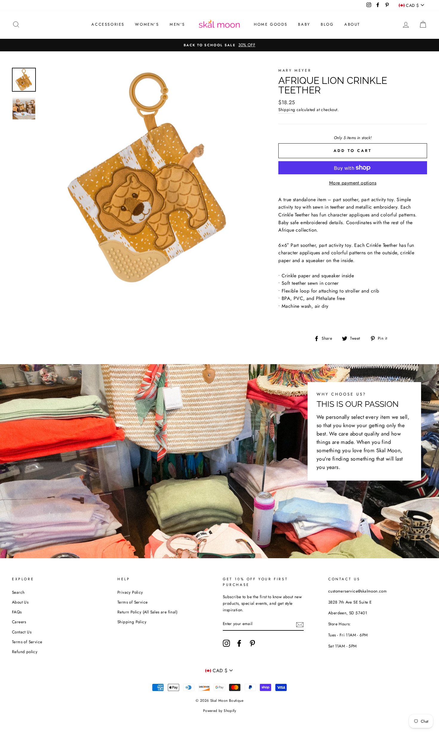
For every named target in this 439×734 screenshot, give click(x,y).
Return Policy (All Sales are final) (147, 612)
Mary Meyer (294, 70)
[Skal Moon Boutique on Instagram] (226, 643)
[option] (219, 45)
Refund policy (24, 652)
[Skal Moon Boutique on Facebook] (239, 643)
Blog (327, 24)
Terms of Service (27, 642)
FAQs (17, 612)
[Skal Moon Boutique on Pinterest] (252, 643)
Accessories (108, 24)
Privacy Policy (130, 592)
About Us (20, 602)
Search (18, 592)
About (352, 24)
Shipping (286, 110)
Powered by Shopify (219, 710)
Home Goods (271, 24)
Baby (304, 24)
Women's (147, 24)
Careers (19, 622)
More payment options (352, 182)
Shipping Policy (131, 622)
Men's (177, 24)
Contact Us (21, 632)
